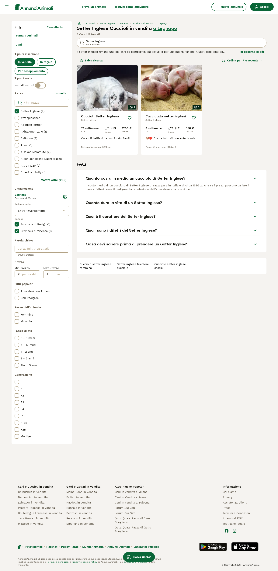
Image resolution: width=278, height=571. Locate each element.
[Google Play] (213, 546)
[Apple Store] (245, 546)
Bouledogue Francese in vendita (40, 513)
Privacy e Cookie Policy (84, 562)
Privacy (227, 497)
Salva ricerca (94, 60)
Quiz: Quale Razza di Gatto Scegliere (133, 529)
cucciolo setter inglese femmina (95, 266)
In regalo (46, 62)
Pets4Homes (34, 547)
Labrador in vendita (31, 502)
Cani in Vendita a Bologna (132, 502)
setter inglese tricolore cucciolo (133, 266)
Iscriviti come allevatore (132, 7)
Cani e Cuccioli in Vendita (35, 486)
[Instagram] (234, 531)
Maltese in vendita (30, 523)
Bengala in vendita (79, 508)
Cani (19, 44)
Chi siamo (229, 492)
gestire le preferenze (135, 562)
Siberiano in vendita (80, 523)
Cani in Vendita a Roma (130, 497)
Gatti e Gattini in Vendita (83, 486)
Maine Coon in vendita (81, 492)
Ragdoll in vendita (78, 502)
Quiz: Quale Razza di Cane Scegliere (133, 520)
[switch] (40, 85)
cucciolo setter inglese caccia (170, 266)
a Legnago (165, 28)
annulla (61, 93)
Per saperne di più (251, 52)
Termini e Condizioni (237, 513)
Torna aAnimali (27, 35)
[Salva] (129, 118)
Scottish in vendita (79, 513)
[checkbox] (17, 111)
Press (226, 508)
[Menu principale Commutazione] (6, 7)
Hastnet (51, 547)
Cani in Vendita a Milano (131, 492)
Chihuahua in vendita (32, 492)
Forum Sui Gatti (125, 513)
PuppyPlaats (69, 547)
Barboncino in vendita (33, 497)
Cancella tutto (56, 27)
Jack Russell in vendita (34, 518)
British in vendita (78, 497)
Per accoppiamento (31, 71)
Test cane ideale (234, 523)
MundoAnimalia (93, 547)
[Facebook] (226, 531)
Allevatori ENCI (233, 518)
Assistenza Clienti (235, 502)
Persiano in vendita (79, 518)
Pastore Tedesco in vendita (36, 508)
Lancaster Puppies (146, 547)
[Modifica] (65, 196)
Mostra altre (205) (53, 180)
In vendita (25, 62)
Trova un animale (94, 7)
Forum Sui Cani (125, 508)
